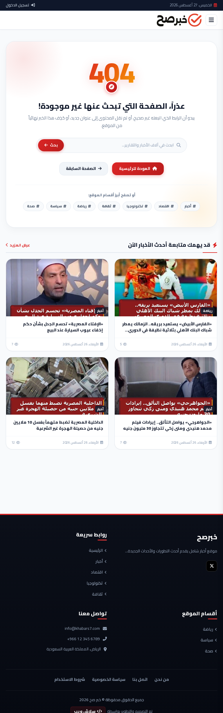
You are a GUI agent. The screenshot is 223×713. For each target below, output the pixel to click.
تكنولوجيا (95, 583)
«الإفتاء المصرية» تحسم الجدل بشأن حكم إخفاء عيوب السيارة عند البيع (63, 327)
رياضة (208, 629)
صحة (209, 651)
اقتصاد (97, 572)
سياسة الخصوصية (108, 679)
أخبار (99, 561)
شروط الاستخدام (69, 679)
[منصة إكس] (211, 566)
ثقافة (97, 594)
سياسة (207, 640)
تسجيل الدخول (17, 5)
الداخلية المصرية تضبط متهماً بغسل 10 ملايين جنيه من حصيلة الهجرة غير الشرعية (58, 425)
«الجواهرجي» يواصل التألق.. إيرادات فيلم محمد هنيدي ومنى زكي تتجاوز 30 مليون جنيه (167, 425)
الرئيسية (96, 550)
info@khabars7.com (82, 628)
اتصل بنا (140, 679)
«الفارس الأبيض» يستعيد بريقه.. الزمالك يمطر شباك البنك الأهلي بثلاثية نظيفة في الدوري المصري (167, 330)
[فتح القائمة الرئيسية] (211, 20)
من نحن (161, 679)
